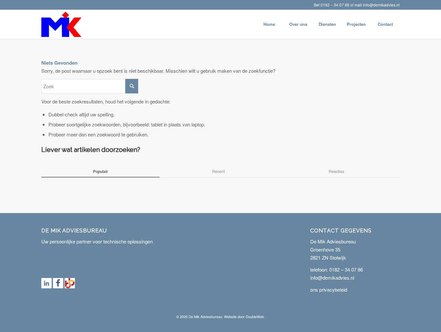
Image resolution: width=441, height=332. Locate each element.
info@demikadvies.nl (381, 4)
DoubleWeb (255, 316)
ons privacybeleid (328, 289)
